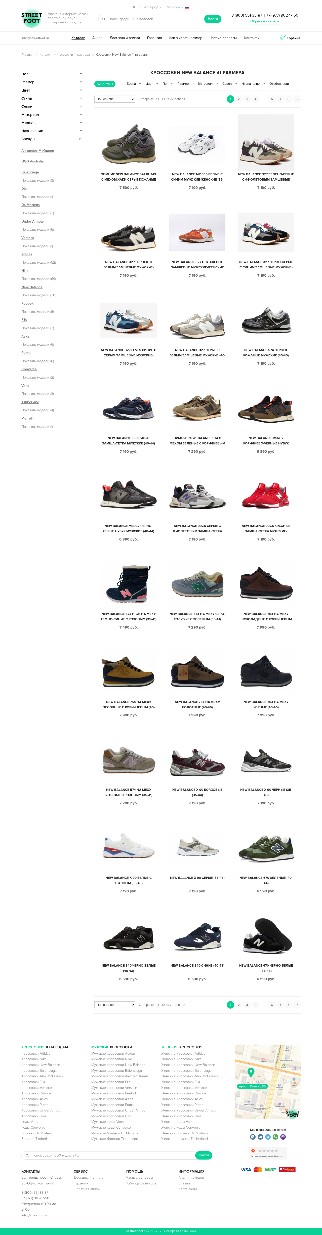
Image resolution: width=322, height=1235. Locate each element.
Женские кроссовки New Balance (188, 1065)
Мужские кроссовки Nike (111, 1059)
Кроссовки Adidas (35, 1053)
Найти (213, 19)
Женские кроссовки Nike (181, 1059)
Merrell (26, 418)
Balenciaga (30, 172)
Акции (97, 38)
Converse (29, 369)
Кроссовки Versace (36, 1088)
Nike (24, 271)
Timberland (30, 402)
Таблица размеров (141, 1183)
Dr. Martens (30, 205)
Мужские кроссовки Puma (112, 1105)
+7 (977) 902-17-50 (282, 15)
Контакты (251, 38)
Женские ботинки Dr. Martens (184, 1133)
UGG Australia (32, 161)
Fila (24, 320)
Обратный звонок (264, 21)
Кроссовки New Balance (40, 1065)
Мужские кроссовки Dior (111, 1116)
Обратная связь (87, 1189)
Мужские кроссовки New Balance (118, 1065)
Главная (27, 55)
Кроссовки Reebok (36, 1093)
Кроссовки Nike (34, 1059)
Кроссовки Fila (33, 1082)
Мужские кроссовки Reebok (114, 1093)
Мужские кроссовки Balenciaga (116, 1070)
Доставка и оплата (125, 38)
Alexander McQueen (37, 151)
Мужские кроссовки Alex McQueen (119, 1076)
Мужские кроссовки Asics (112, 1099)
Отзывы (185, 1183)
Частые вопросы (223, 38)
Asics (25, 336)
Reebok (27, 303)
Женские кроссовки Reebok (184, 1093)
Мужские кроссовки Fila (110, 1082)
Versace (27, 238)
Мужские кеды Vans (107, 1122)
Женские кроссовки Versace (184, 1088)
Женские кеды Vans (177, 1122)
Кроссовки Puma (34, 1105)
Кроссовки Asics (34, 1099)
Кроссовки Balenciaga (39, 1070)
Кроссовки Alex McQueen (42, 1076)
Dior (24, 188)
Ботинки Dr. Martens (37, 1133)
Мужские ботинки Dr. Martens (114, 1133)
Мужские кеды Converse (111, 1127)
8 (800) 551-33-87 (246, 15)
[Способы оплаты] (268, 1171)
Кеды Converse (33, 1127)
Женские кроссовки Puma (182, 1105)
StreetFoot (31, 18)
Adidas (26, 254)
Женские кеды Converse (180, 1127)
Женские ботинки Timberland (184, 1139)
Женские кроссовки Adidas (183, 1053)
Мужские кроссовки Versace (114, 1088)
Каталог (78, 38)
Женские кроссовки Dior (181, 1116)
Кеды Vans (29, 1122)
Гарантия (154, 38)
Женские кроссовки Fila (180, 1082)
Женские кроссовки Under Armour (188, 1110)
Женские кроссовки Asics (182, 1099)
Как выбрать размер (185, 38)
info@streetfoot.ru (35, 38)
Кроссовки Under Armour (41, 1110)
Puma (26, 353)
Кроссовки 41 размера (73, 55)
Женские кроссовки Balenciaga (186, 1070)
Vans (25, 386)
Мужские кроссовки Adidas (113, 1053)
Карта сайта (188, 1189)
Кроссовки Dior (33, 1116)
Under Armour (32, 221)
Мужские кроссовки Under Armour (119, 1110)
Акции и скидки (191, 1177)
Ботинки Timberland (37, 1139)
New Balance (32, 287)
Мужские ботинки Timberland (114, 1139)
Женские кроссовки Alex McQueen (189, 1076)
